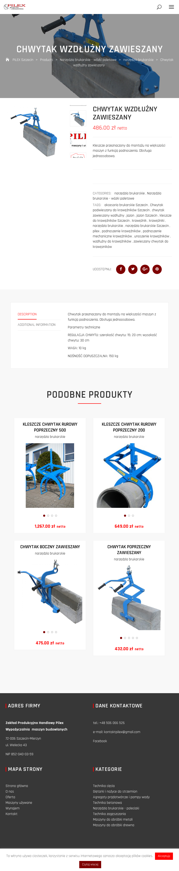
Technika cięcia (104, 785)
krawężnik (139, 220)
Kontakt (11, 813)
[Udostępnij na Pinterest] (157, 269)
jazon (130, 215)
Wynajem (13, 808)
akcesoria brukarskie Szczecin (126, 205)
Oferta (10, 797)
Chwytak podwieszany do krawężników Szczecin (128, 208)
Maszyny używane (19, 802)
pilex (96, 231)
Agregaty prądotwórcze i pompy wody (121, 797)
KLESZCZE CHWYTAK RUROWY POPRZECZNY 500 (50, 427)
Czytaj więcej (90, 864)
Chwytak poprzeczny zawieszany (129, 550)
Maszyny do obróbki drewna (113, 825)
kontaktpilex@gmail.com (122, 732)
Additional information (36, 324)
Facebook (100, 741)
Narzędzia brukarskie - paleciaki (116, 808)
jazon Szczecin (147, 215)
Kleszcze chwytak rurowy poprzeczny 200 (129, 427)
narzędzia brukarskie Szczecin (147, 225)
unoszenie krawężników (151, 236)
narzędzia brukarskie (129, 193)
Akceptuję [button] (164, 856)
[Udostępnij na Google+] (145, 269)
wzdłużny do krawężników (112, 241)
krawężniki (156, 220)
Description (27, 314)
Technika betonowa (107, 802)
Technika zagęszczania (109, 813)
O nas (10, 791)
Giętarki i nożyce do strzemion (115, 791)
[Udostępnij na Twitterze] (133, 269)
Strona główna (17, 785)
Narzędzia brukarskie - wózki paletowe (127, 196)
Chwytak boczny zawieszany (50, 547)
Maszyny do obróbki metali (113, 819)
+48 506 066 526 (112, 722)
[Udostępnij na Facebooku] (120, 269)
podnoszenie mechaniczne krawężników (127, 234)
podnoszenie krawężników (121, 231)
